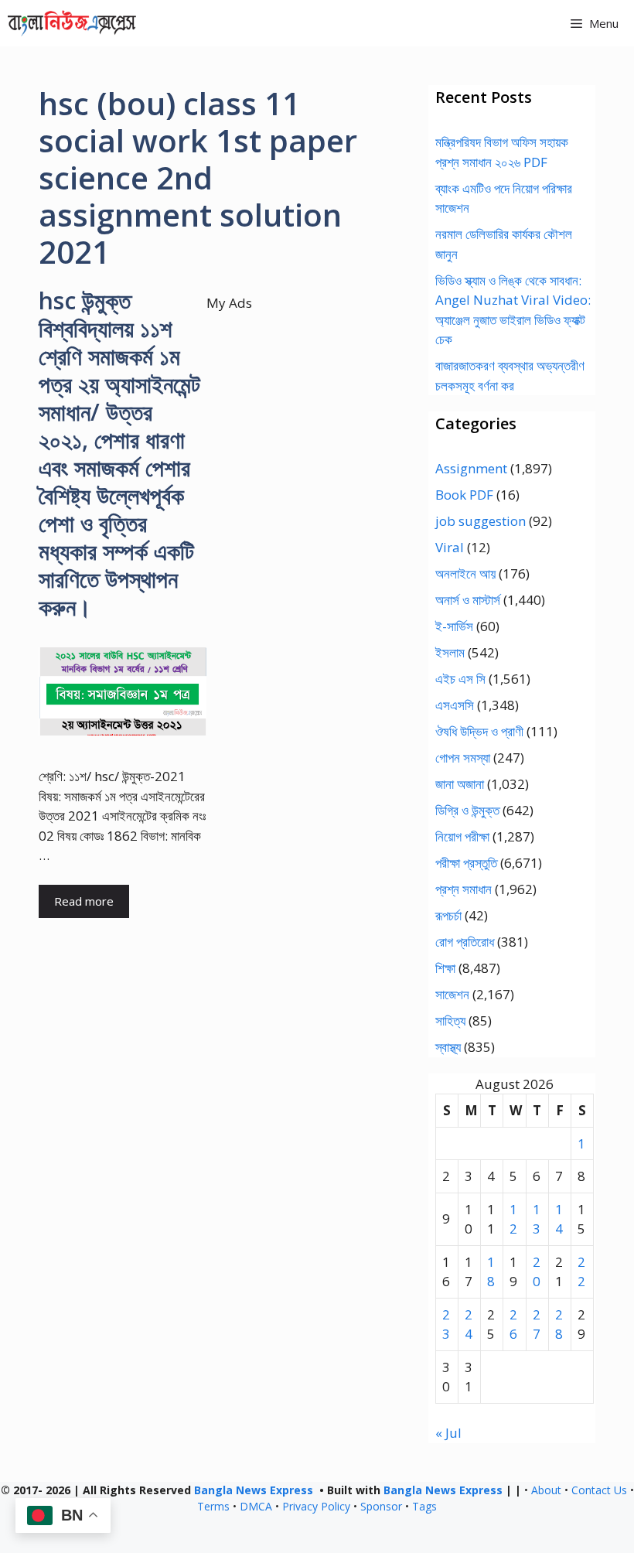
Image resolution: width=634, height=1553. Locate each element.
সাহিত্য (450, 1020)
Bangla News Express (253, 1490)
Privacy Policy (316, 1506)
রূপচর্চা (448, 915)
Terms (213, 1506)
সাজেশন (452, 994)
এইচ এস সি (460, 679)
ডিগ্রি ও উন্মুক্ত (467, 810)
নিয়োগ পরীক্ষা (462, 836)
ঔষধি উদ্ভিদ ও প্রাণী (479, 731)
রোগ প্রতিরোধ (464, 942)
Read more (84, 901)
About (546, 1490)
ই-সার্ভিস (454, 626)
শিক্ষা (445, 968)
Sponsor (381, 1506)
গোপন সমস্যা (462, 757)
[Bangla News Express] (72, 23)
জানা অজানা (459, 784)
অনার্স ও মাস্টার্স (467, 600)
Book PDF (464, 494)
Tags (424, 1506)
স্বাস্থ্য (448, 1047)
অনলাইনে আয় (465, 573)
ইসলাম (450, 652)
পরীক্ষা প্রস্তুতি (466, 863)
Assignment (471, 468)
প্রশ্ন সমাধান (463, 889)
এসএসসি (454, 705)
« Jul (448, 1433)
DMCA (256, 1506)
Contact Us (599, 1490)
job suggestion (480, 521)
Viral (449, 547)
